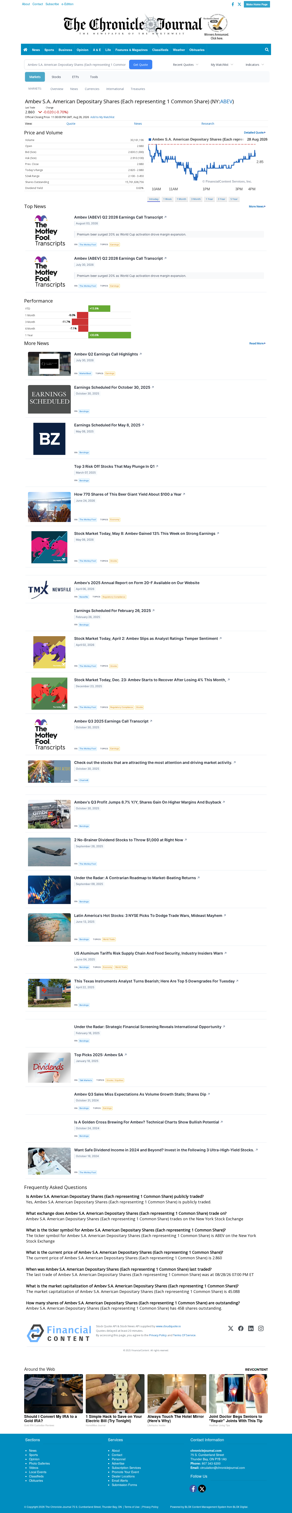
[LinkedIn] (250, 1333)
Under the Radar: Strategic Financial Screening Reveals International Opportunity (150, 1026)
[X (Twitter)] (230, 1333)
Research (207, 123)
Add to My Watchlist (102, 117)
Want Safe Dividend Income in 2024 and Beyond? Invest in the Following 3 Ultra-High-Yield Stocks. (166, 1150)
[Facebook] (240, 1333)
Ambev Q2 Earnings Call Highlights (108, 354)
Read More (256, 343)
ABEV (226, 101)
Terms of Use (132, 1507)
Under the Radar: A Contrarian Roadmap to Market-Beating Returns (137, 878)
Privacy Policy (158, 1335)
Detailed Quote (254, 132)
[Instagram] (261, 1333)
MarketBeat (85, 373)
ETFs (75, 77)
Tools (94, 77)
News (74, 89)
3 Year (221, 199)
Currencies (92, 89)
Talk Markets (86, 1080)
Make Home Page (257, 4)
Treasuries (138, 89)
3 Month (196, 199)
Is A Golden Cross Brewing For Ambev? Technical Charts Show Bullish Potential (148, 1122)
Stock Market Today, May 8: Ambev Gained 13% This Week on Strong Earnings (147, 533)
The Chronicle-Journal (58, 1507)
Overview (56, 89)
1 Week (167, 199)
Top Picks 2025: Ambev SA (100, 1055)
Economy (114, 519)
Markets (35, 77)
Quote (70, 123)
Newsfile (84, 597)
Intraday (153, 199)
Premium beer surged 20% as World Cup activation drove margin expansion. (132, 234)
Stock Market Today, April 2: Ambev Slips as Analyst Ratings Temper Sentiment (148, 638)
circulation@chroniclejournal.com (222, 1467)
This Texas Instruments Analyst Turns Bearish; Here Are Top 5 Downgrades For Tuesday (156, 981)
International (115, 89)
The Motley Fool (88, 244)
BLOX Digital (240, 1507)
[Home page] (146, 26)
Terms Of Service (184, 1335)
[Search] (267, 49)
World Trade (109, 939)
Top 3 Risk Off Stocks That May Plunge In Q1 (116, 466)
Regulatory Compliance (114, 597)
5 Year (234, 199)
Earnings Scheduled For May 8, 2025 (109, 425)
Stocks (56, 77)
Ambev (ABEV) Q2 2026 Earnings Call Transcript (120, 217)
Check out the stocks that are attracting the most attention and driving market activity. (155, 762)
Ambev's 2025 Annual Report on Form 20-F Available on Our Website (136, 582)
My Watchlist (220, 65)
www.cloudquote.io (168, 1326)
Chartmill (84, 780)
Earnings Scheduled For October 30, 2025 (114, 387)
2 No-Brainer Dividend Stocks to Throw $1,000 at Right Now (130, 840)
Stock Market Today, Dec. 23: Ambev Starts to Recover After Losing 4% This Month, (152, 680)
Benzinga (84, 411)
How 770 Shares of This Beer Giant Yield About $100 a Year (130, 494)
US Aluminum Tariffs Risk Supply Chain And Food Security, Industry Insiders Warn (150, 953)
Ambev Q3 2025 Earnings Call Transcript (113, 721)
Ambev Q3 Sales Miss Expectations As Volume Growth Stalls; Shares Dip (142, 1094)
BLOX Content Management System (205, 1507)
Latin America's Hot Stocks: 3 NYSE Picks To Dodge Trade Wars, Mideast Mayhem (150, 915)
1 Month (181, 199)
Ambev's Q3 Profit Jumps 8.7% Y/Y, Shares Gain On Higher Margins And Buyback (149, 802)
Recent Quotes (183, 65)
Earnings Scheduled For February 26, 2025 (114, 610)
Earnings (114, 244)
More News (256, 206)
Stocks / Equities (114, 1080)
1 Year (209, 199)
